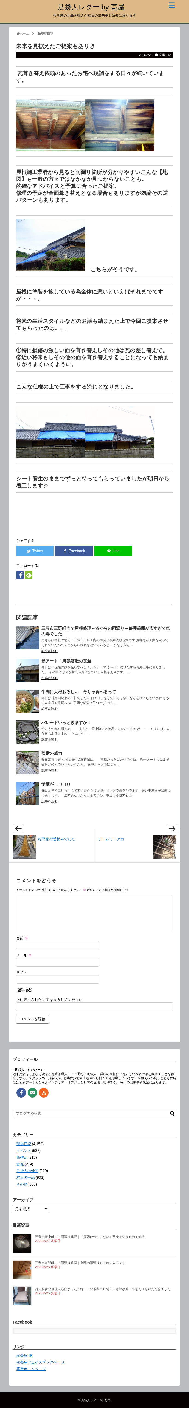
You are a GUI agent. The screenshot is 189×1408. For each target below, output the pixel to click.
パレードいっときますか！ (66, 722)
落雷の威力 (51, 753)
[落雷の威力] (27, 762)
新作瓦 (21, 1157)
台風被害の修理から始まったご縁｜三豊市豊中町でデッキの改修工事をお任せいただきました (103, 1289)
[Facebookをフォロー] (20, 575)
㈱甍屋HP (24, 1356)
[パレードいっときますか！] (27, 732)
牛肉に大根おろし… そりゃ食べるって (78, 691)
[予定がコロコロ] (27, 793)
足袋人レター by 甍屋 (91, 7)
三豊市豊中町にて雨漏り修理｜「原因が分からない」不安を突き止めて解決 (90, 1237)
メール (24, 955)
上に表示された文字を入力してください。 (51, 1000)
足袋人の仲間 (27, 1171)
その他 (21, 1184)
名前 (22, 938)
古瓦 (20, 1164)
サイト (21, 972)
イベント (23, 1151)
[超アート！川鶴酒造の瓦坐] (27, 670)
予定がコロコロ (56, 784)
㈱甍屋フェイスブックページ (40, 1362)
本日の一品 (25, 1178)
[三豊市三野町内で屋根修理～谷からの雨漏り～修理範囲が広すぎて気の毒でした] (27, 637)
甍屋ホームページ (31, 1369)
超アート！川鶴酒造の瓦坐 (66, 661)
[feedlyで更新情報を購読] (28, 575)
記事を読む (49, 651)
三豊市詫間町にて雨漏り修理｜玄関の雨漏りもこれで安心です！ (82, 1263)
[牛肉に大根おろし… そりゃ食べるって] (27, 701)
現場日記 (165, 55)
